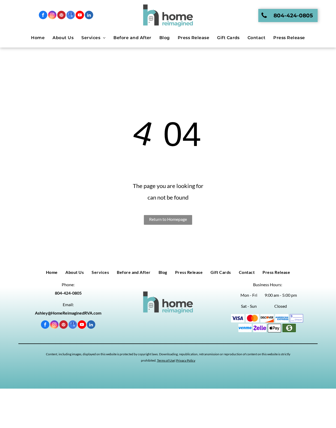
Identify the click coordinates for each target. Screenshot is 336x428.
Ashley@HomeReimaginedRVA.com (68, 312)
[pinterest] (61, 15)
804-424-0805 (68, 292)
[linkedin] (89, 15)
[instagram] (52, 15)
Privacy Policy (185, 360)
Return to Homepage (168, 219)
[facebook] (43, 15)
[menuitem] (38, 37)
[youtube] (80, 15)
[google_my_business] (70, 15)
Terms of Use (166, 360)
